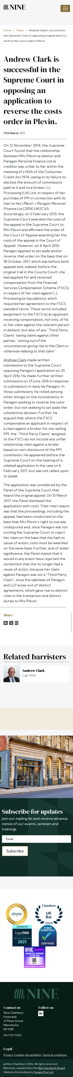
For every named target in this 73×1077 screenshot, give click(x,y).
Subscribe (15, 851)
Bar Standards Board (52, 1068)
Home (7, 30)
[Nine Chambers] (15, 7)
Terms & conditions (54, 1055)
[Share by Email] (16, 623)
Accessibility (33, 1055)
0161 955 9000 (12, 1035)
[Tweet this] (11, 623)
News (20, 30)
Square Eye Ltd (43, 1072)
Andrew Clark (15, 360)
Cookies (19, 1055)
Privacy (8, 1055)
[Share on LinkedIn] (6, 623)
